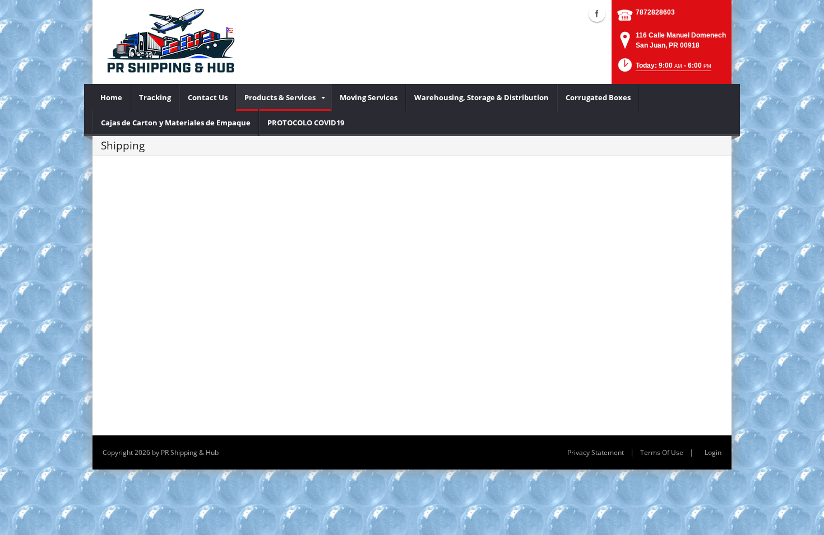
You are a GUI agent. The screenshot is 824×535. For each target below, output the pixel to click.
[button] (663, 69)
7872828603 (655, 12)
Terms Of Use (661, 452)
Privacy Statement (595, 452)
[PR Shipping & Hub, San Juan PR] (169, 42)
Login (713, 452)
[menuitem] (111, 97)
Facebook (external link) (597, 13)
